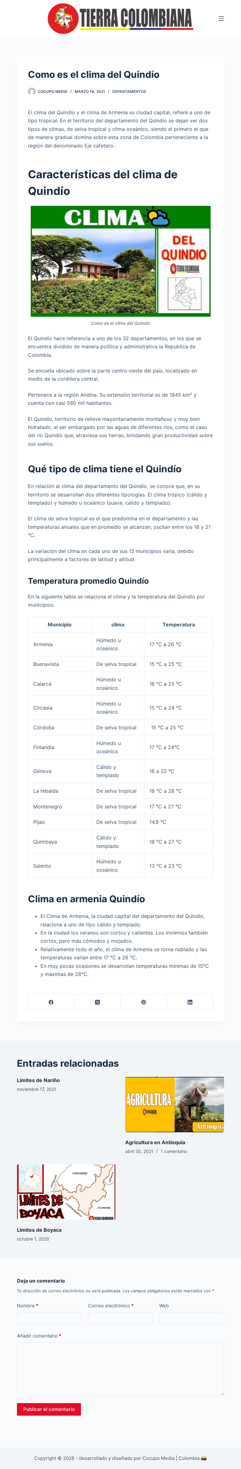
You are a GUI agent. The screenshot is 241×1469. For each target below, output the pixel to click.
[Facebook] (51, 1002)
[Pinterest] (144, 1002)
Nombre (27, 1306)
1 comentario (174, 1151)
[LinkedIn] (190, 1002)
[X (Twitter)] (97, 1002)
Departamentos (129, 91)
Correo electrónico (111, 1306)
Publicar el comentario (49, 1409)
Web (164, 1306)
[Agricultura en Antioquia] (174, 1104)
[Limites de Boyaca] (66, 1192)
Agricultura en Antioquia (155, 1142)
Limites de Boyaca (39, 1230)
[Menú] (221, 18)
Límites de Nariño (38, 1080)
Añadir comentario (39, 1336)
